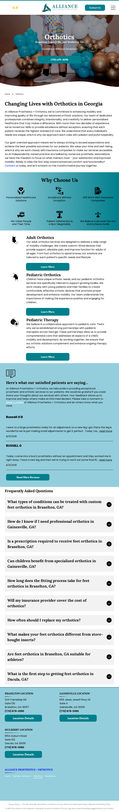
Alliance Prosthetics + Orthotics (29, 768)
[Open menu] (113, 7)
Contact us (11, 164)
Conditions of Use (55, 803)
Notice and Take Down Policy (75, 803)
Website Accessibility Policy (99, 803)
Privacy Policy (14, 803)
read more (105, 430)
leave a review (15, 401)
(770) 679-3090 (14, 709)
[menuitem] (9, 775)
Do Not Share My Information (35, 803)
